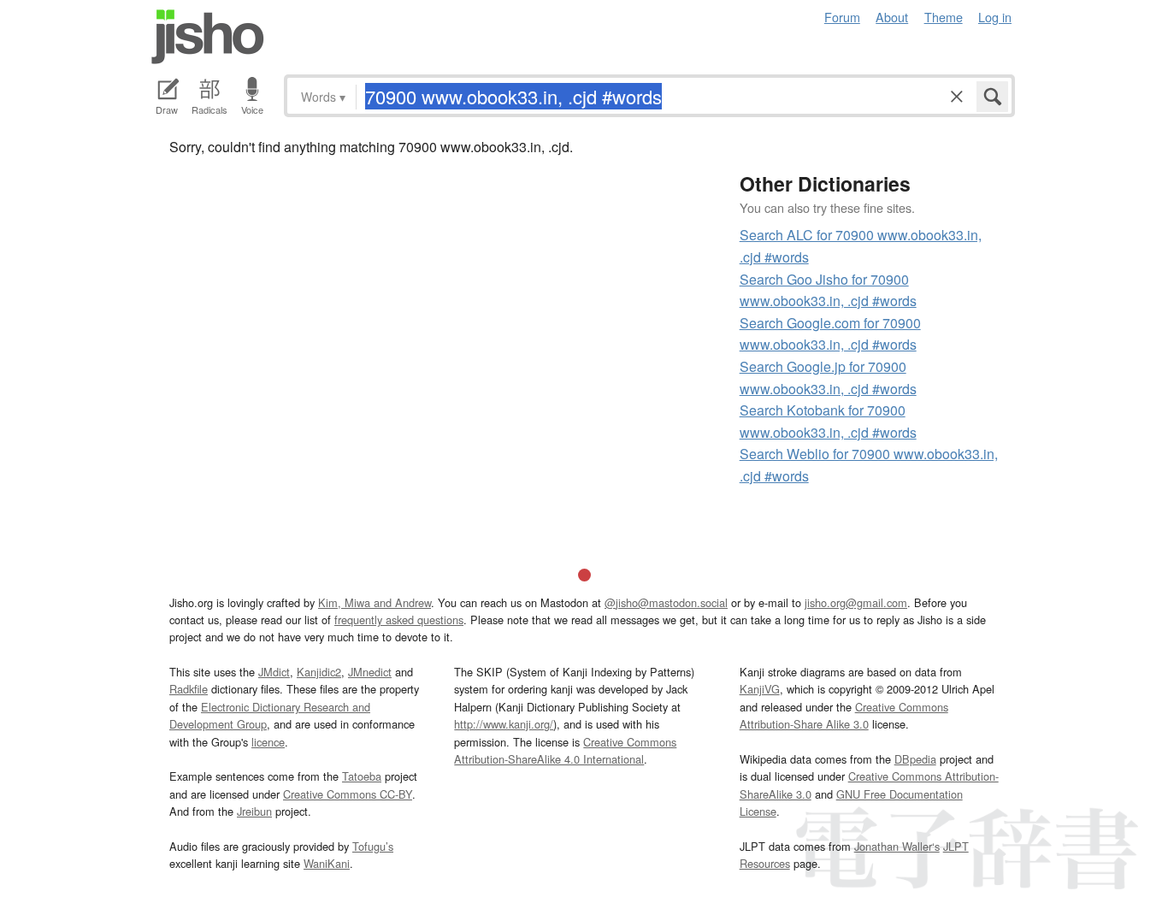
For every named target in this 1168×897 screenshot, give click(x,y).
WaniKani (327, 863)
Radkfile (188, 689)
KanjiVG (760, 689)
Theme (943, 17)
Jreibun (254, 811)
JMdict (274, 672)
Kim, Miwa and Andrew (374, 602)
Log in (995, 17)
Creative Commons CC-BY (347, 794)
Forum (842, 17)
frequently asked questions (398, 619)
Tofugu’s (372, 846)
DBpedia (915, 759)
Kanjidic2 (319, 672)
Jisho (207, 36)
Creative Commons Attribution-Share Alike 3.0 (844, 715)
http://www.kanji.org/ (503, 724)
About (892, 17)
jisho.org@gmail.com (856, 602)
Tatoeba (361, 776)
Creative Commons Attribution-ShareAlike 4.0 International (565, 750)
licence (268, 742)
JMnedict (370, 672)
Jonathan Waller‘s (897, 846)
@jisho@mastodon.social (666, 602)
